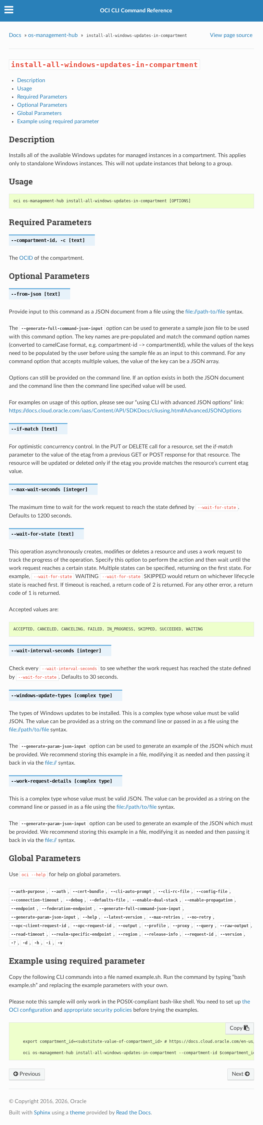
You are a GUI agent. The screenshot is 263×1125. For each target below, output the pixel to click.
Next (238, 1074)
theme (77, 1112)
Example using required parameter (58, 121)
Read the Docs (133, 1112)
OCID (26, 258)
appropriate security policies (98, 1010)
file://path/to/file (29, 729)
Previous (29, 1074)
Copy (237, 1028)
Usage (24, 88)
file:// (51, 763)
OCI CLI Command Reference (136, 10)
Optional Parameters (42, 105)
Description (31, 80)
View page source (231, 35)
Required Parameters (42, 97)
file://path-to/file (205, 312)
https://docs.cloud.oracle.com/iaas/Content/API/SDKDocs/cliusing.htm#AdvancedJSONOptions (125, 410)
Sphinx (42, 1112)
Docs (15, 35)
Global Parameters (39, 113)
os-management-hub (53, 35)
